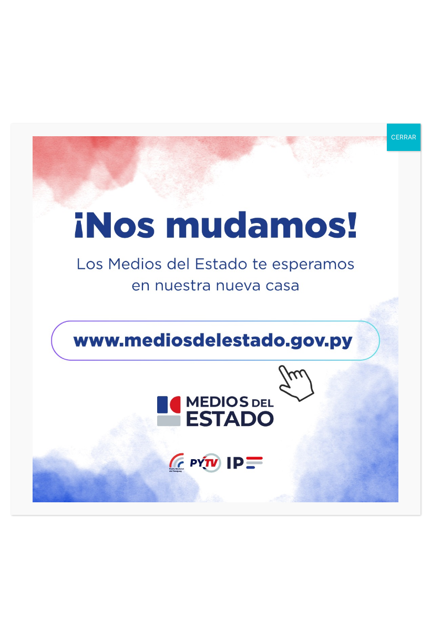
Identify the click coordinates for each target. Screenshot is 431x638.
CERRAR (403, 137)
